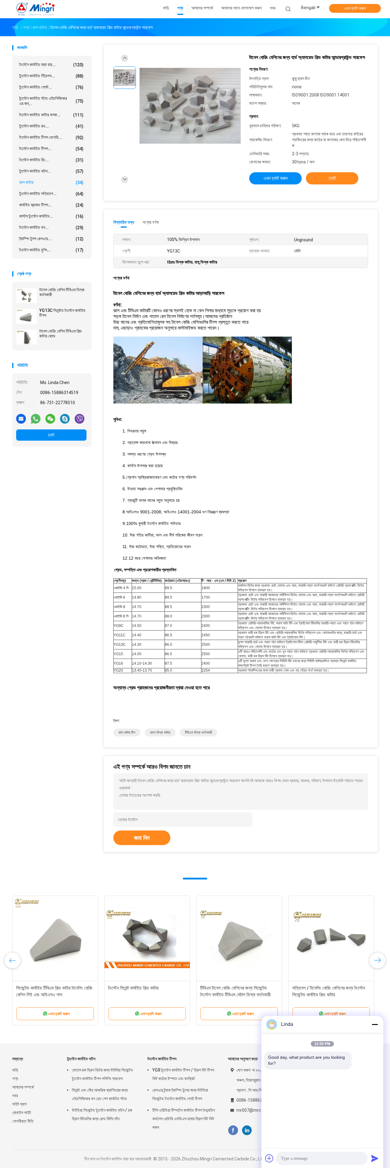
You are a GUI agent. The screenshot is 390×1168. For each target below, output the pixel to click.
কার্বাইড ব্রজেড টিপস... (51, 205)
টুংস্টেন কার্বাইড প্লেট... (51, 87)
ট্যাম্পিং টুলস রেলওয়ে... (51, 238)
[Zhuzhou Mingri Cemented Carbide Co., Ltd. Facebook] (233, 1130)
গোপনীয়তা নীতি (23, 1121)
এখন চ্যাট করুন (355, 8)
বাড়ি (15, 1070)
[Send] (375, 1158)
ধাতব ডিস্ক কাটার (160, 732)
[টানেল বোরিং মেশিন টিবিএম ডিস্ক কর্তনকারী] (26, 295)
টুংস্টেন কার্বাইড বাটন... (51, 171)
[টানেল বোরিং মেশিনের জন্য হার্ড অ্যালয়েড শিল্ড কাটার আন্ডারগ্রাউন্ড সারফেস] (190, 106)
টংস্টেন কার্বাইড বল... (51, 227)
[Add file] (269, 1158)
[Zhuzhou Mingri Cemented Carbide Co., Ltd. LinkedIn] (247, 1130)
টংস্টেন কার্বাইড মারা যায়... (51, 64)
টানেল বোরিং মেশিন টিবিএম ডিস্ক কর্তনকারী (61, 292)
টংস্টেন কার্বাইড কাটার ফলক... (51, 114)
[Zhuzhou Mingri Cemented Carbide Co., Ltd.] (36, 9)
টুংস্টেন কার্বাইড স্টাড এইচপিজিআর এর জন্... (51, 101)
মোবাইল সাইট (21, 1112)
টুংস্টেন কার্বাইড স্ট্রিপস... (51, 76)
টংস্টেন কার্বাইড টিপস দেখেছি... (51, 137)
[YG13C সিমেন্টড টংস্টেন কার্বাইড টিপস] (26, 316)
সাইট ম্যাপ (19, 1104)
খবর (15, 1095)
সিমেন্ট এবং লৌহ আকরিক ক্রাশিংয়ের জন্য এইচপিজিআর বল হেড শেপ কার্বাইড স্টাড (100, 1094)
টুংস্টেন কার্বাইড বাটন (81, 1058)
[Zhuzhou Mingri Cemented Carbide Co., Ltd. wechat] (50, 418)
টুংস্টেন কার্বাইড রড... (51, 126)
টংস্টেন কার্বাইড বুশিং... (51, 250)
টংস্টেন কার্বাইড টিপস (161, 1058)
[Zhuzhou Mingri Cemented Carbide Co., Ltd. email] (21, 418)
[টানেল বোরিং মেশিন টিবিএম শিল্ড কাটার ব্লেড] (26, 337)
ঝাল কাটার (51, 182)
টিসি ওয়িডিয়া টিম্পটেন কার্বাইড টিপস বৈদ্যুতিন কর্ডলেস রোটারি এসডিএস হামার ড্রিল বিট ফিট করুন (183, 1119)
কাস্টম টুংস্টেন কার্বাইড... (51, 216)
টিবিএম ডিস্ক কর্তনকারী (198, 732)
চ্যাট (51, 434)
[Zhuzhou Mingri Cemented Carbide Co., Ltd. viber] (79, 418)
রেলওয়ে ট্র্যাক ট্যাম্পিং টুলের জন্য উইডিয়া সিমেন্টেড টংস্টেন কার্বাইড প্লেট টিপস (180, 1094)
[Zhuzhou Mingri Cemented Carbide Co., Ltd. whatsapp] (36, 418)
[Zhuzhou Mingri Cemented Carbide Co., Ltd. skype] (65, 418)
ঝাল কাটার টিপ (127, 732)
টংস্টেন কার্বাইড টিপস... (51, 148)
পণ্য (15, 1078)
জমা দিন (142, 837)
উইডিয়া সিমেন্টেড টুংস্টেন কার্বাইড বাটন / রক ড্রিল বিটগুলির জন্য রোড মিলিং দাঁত (102, 1114)
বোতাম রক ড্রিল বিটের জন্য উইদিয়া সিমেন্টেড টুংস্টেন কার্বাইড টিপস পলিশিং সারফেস (102, 1074)
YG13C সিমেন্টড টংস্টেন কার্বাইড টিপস (62, 313)
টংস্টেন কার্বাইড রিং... (51, 160)
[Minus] (374, 1024)
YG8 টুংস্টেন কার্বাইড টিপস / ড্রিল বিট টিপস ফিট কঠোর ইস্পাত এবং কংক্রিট (183, 1074)
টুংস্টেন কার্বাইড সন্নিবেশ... (51, 193)
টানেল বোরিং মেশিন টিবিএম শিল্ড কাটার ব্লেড (60, 333)
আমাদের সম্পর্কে (23, 1087)
